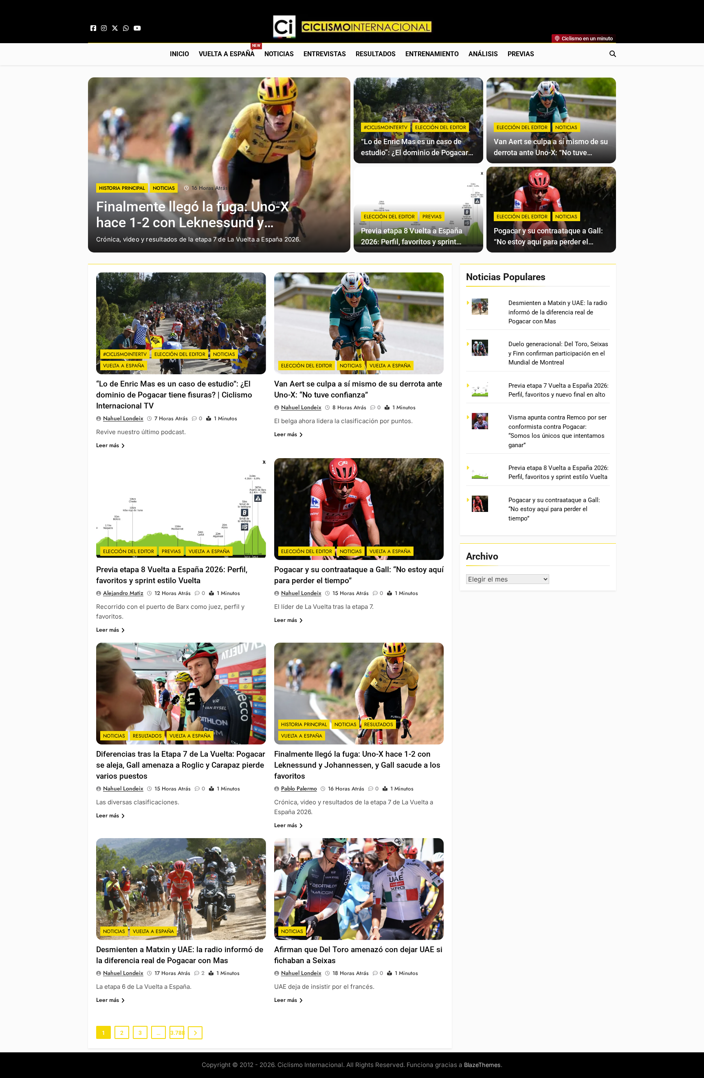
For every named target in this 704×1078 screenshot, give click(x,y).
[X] (115, 28)
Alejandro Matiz (123, 593)
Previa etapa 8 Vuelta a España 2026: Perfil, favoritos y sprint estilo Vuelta (411, 242)
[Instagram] (104, 28)
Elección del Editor (440, 127)
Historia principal (122, 188)
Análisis (483, 54)
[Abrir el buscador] (612, 53)
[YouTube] (137, 28)
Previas (521, 54)
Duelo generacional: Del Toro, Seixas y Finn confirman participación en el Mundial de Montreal (558, 353)
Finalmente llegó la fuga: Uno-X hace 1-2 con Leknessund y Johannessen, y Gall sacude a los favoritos (357, 765)
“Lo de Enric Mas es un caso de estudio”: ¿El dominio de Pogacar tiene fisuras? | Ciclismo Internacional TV (174, 395)
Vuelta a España (229, 51)
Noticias (279, 54)
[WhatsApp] (126, 28)
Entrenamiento (432, 54)
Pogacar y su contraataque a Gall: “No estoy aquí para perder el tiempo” (548, 242)
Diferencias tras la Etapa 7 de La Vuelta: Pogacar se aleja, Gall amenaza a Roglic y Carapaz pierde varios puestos (180, 765)
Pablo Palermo (299, 788)
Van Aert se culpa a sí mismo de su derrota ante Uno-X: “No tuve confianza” (551, 152)
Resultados (376, 54)
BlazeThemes (482, 1064)
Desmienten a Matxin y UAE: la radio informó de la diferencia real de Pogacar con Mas (557, 312)
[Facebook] (93, 28)
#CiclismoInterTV (385, 127)
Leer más (107, 445)
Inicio (179, 54)
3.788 (177, 1033)
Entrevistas (325, 54)
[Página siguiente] (195, 1032)
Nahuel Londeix (123, 418)
